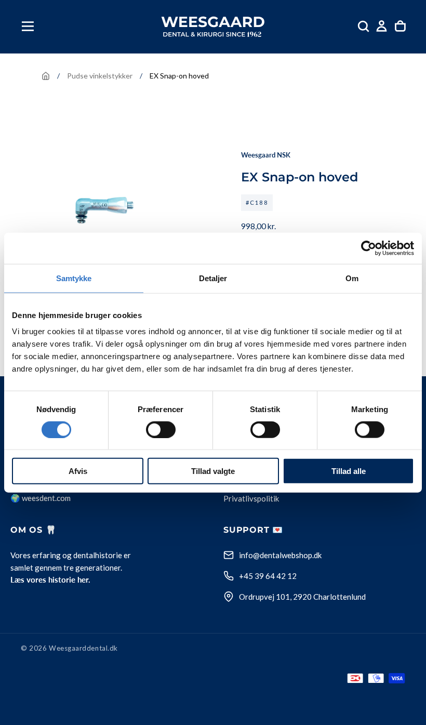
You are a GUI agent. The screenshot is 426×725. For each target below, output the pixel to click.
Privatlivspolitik (251, 499)
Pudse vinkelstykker (99, 75)
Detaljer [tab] (213, 277)
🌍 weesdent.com (40, 498)
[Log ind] (382, 26)
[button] (28, 26)
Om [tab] (351, 277)
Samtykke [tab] (74, 277)
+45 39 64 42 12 (268, 576)
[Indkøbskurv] (400, 26)
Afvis (78, 471)
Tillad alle (348, 471)
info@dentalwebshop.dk (280, 555)
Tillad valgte (213, 471)
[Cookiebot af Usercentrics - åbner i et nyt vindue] (368, 248)
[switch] (161, 429)
